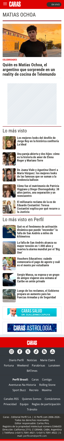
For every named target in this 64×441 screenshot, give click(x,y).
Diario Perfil (16, 360)
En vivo (56, 4)
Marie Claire (47, 360)
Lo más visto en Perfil (23, 219)
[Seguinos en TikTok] (36, 351)
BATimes (32, 371)
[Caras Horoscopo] (32, 331)
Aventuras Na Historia (22, 385)
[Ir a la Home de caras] (15, 5)
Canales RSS (11, 399)
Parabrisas (38, 365)
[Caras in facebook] (19, 351)
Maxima (47, 390)
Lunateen (54, 365)
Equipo (24, 404)
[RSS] (44, 351)
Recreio (34, 390)
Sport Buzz (19, 390)
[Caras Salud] (32, 315)
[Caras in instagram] (11, 351)
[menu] (5, 4)
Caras (35, 379)
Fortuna (9, 365)
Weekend (23, 365)
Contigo (47, 379)
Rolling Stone (47, 385)
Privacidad (10, 404)
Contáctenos (52, 399)
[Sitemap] (52, 351)
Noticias (32, 360)
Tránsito (32, 409)
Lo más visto (15, 131)
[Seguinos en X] (27, 351)
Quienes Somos (31, 399)
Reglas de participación (46, 404)
